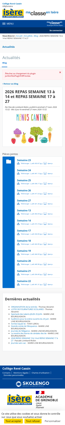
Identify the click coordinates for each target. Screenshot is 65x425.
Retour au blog (10, 83)
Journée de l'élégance (20, 331)
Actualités (28, 35)
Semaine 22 (24, 281)
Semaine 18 (24, 240)
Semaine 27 (24, 200)
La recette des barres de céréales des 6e (28, 333)
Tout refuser (33, 421)
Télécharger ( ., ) (31, 163)
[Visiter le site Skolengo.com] (32, 386)
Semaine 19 (24, 250)
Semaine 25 (24, 180)
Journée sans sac (18, 343)
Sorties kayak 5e (18, 323)
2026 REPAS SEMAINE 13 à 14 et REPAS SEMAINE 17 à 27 (34, 339)
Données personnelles (14, 375)
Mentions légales (21, 373)
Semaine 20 (24, 261)
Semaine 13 (24, 210)
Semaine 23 (24, 160)
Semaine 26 (24, 190)
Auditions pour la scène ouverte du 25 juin (30, 319)
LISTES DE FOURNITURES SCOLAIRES (27, 309)
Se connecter (56, 30)
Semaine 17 (24, 230)
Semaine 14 (24, 220)
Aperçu (48, 163)
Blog (36, 35)
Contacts (6, 373)
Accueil (19, 35)
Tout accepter (13, 421)
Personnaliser (53, 421)
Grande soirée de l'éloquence (24, 326)
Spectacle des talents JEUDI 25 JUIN (26, 314)
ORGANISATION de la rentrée (24, 306)
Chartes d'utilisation (41, 373)
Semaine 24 (24, 170)
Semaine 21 (24, 271)
